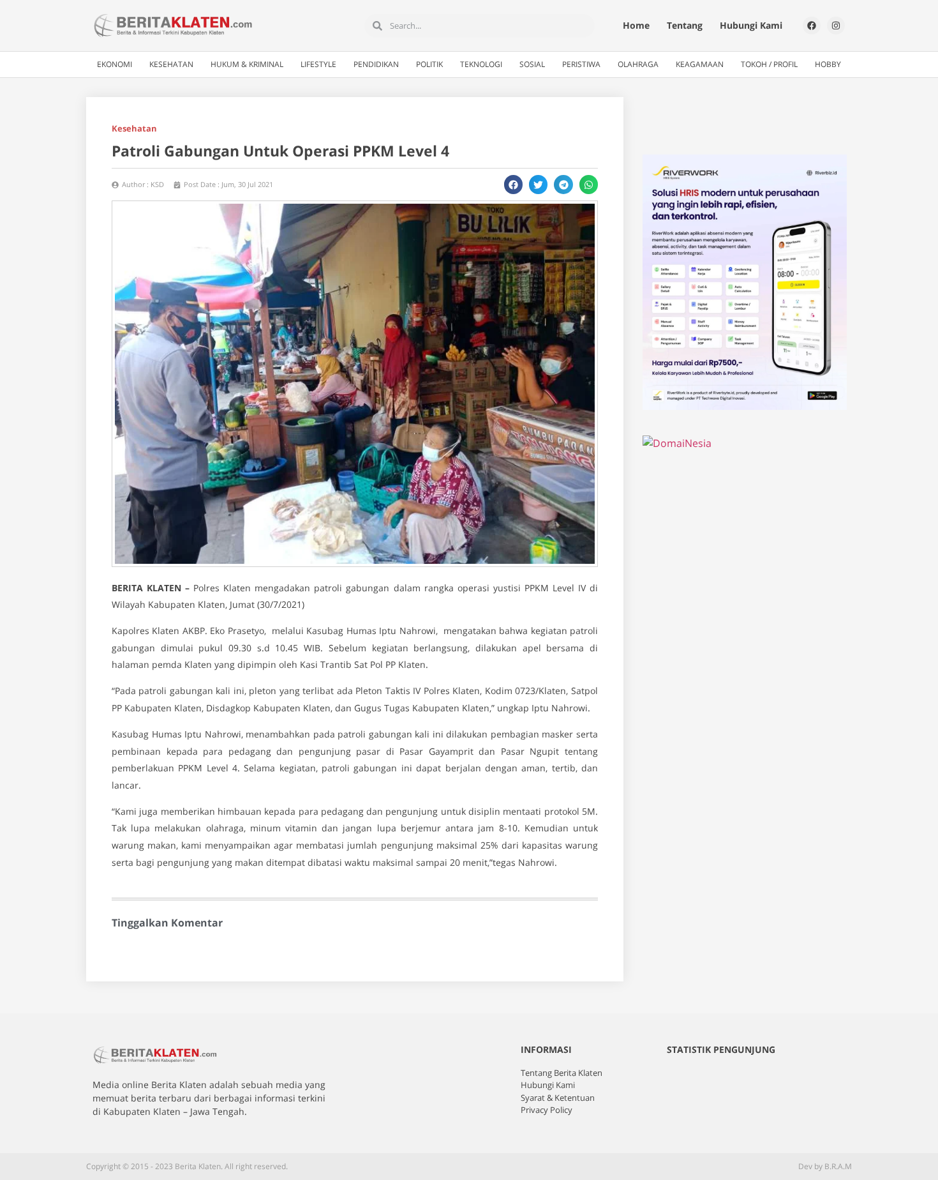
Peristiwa (581, 64)
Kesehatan (171, 64)
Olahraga (638, 64)
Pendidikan (376, 64)
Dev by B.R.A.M (825, 1166)
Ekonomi (114, 64)
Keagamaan (700, 64)
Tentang (685, 25)
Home (636, 25)
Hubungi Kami (751, 25)
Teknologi (481, 64)
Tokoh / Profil (769, 64)
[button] (513, 184)
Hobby (828, 64)
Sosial (532, 64)
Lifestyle (318, 64)
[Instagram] (836, 25)
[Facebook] (812, 25)
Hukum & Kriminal (247, 64)
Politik (429, 64)
